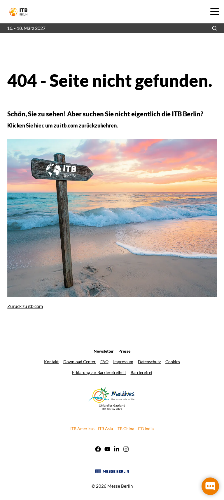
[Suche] (214, 28)
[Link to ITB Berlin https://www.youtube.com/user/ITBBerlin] (107, 449)
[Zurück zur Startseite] (21, 12)
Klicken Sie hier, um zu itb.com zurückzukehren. (62, 125)
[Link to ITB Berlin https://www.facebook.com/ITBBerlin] (98, 449)
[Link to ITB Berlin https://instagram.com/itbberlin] (126, 449)
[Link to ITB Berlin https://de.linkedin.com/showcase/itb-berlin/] (117, 449)
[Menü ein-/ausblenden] (214, 11)
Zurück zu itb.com (25, 306)
